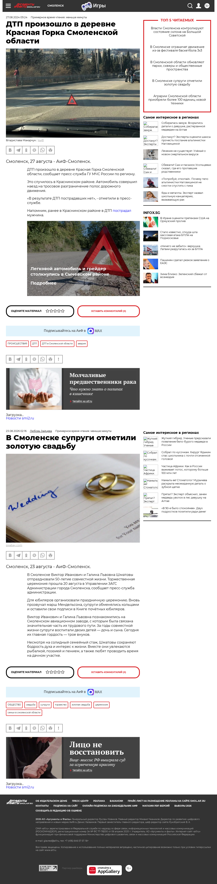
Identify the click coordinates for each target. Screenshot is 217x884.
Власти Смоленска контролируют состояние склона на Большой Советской (177, 32)
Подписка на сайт (65, 805)
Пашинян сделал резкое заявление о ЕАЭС (184, 262)
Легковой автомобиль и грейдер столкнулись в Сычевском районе (70, 271)
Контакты (42, 805)
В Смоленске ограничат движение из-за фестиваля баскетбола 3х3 (177, 48)
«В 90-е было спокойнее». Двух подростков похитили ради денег (183, 510)
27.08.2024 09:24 (16, 17)
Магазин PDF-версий (156, 805)
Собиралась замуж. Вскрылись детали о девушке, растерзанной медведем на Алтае (183, 126)
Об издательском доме (51, 801)
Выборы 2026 (182, 805)
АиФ (41, 140)
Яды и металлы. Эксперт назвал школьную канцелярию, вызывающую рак (182, 196)
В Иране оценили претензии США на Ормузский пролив (184, 220)
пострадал (122, 211)
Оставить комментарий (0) (108, 311)
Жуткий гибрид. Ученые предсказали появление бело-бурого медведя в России (186, 442)
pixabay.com (14, 545)
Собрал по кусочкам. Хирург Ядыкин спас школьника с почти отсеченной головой (186, 456)
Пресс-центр (80, 801)
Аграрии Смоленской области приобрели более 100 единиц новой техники (177, 99)
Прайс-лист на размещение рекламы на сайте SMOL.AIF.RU (166, 801)
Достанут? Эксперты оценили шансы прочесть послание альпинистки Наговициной (186, 140)
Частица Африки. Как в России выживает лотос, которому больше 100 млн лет (184, 470)
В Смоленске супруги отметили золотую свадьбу (177, 82)
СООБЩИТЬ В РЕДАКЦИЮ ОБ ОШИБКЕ (59, 810)
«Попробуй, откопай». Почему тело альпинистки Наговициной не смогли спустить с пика (184, 182)
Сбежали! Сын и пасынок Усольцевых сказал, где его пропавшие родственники (186, 168)
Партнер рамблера (72, 868)
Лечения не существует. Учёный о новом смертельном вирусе (183, 152)
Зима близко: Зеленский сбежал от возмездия (183, 276)
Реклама (99, 801)
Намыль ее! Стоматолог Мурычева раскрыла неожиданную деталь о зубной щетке (184, 484)
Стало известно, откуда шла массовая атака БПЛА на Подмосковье (179, 235)
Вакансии (116, 801)
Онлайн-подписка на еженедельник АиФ (110, 805)
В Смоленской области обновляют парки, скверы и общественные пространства (177, 65)
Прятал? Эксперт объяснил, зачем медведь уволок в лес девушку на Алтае (184, 498)
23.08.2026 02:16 (16, 431)
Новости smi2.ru (20, 418)
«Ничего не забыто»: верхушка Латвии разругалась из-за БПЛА (181, 248)
